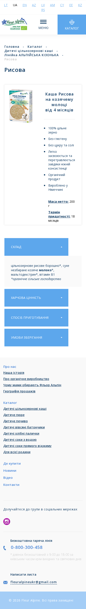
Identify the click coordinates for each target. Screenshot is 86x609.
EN (24, 5)
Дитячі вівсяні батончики (24, 427)
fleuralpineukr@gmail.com (33, 582)
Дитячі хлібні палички (21, 433)
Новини (9, 470)
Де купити (12, 463)
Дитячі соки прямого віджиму (27, 446)
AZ (34, 5)
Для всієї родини (16, 452)
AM (52, 5)
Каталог (10, 402)
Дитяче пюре (13, 415)
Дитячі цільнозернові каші (25, 409)
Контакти (11, 484)
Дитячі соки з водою (20, 439)
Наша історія (13, 372)
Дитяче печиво (15, 421)
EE (71, 5)
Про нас (9, 366)
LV (43, 5)
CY (62, 5)
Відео (8, 477)
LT (6, 5)
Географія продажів (19, 391)
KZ (80, 5)
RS (43, 10)
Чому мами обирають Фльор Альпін (32, 385)
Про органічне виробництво (26, 379)
